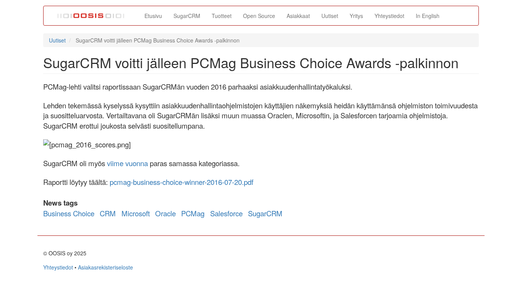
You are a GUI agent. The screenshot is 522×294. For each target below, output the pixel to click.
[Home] (94, 15)
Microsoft (136, 213)
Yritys (356, 16)
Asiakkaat (298, 16)
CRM (108, 213)
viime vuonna (127, 163)
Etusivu (153, 16)
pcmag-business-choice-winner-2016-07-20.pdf (181, 182)
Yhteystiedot (389, 16)
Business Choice (68, 213)
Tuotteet (222, 16)
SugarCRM (186, 16)
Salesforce (226, 213)
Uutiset (329, 16)
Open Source (259, 16)
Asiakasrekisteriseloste (105, 267)
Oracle (165, 213)
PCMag (192, 213)
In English (427, 16)
